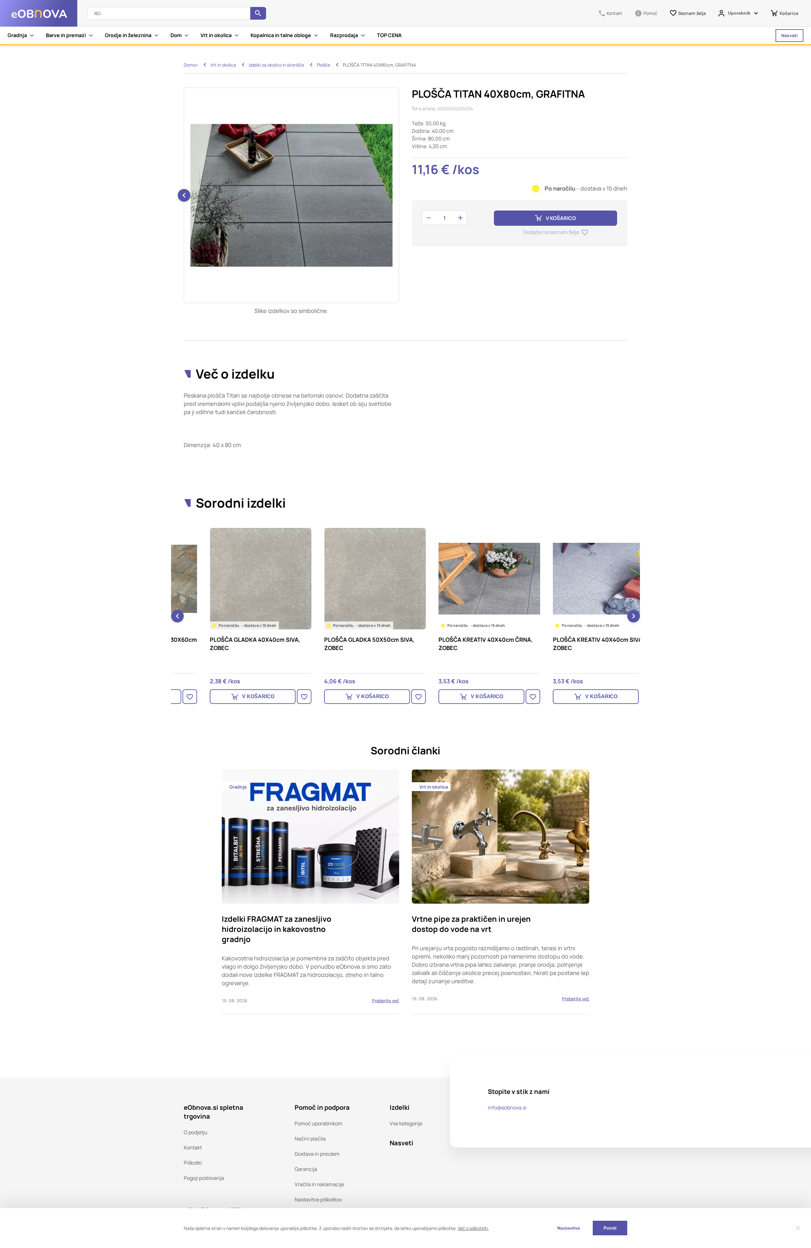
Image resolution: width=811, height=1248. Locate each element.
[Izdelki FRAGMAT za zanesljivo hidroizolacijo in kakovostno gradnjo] (310, 892)
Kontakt (193, 1147)
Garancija (306, 1169)
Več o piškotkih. (473, 1228)
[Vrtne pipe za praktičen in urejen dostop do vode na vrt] (500, 892)
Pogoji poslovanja (204, 1177)
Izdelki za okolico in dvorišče (276, 65)
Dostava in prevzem (317, 1153)
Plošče (323, 65)
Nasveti (789, 35)
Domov (191, 65)
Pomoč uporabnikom (318, 1123)
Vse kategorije (406, 1123)
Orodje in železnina (128, 35)
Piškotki (193, 1162)
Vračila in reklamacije (319, 1184)
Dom (176, 35)
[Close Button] (798, 1228)
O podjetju (196, 1132)
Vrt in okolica (216, 35)
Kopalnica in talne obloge (281, 35)
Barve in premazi (66, 35)
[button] (399, 195)
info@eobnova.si (507, 1107)
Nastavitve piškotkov (318, 1199)
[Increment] (460, 218)
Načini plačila (310, 1138)
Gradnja (17, 35)
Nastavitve (568, 1228)
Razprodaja (344, 35)
